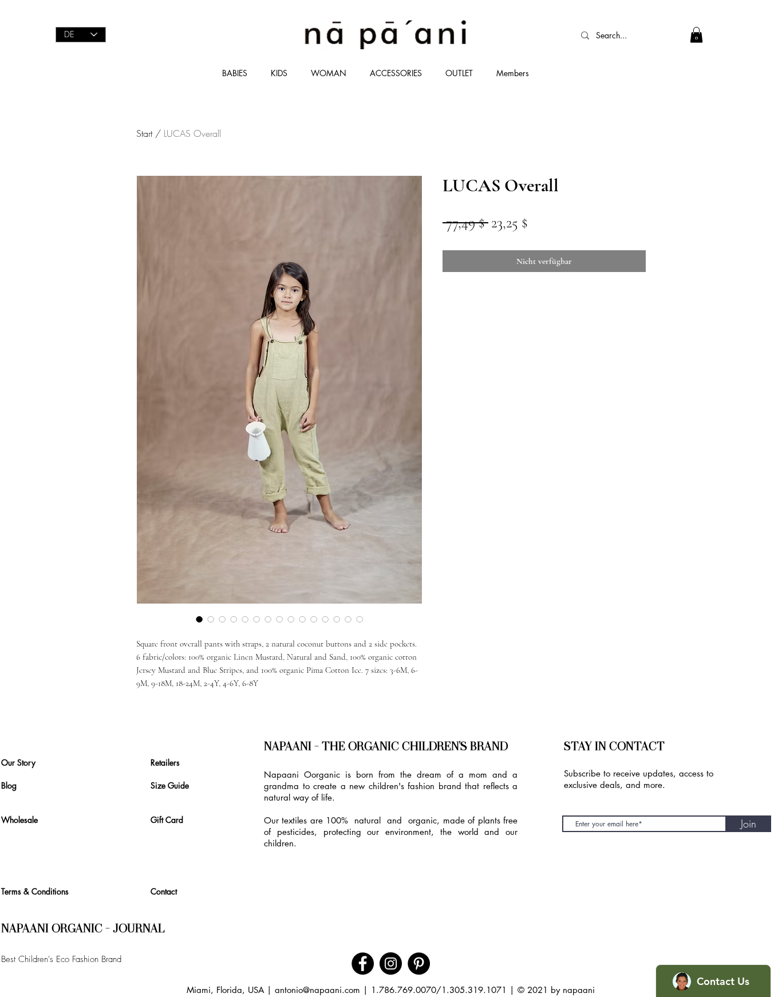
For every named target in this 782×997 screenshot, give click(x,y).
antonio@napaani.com (317, 989)
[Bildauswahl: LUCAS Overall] (199, 619)
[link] (696, 34)
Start (144, 133)
